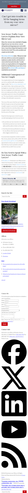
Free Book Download (8, 201)
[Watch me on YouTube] (22, 184)
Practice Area (5, 308)
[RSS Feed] (14, 467)
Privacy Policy (9, 321)
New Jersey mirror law (7, 56)
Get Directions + (20, 336)
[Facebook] (14, 364)
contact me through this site (10, 140)
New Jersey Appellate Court (18, 84)
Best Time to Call (6, 319)
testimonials (19, 172)
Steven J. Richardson (8, 178)
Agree (8, 321)
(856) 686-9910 (20, 334)
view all (3, 280)
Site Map (3, 489)
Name (3, 300)
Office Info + (12, 336)
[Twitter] (14, 390)
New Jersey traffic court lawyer (16, 68)
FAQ (2, 261)
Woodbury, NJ (6, 160)
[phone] (22, 10)
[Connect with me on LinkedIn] (16, 184)
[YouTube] (14, 441)
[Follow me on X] (10, 184)
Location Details (7, 253)
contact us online (20, 164)
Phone (3, 306)
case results (4, 174)
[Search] (25, 196)
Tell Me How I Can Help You (8, 312)
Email (3, 302)
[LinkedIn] (14, 415)
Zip (2, 304)
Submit (4, 324)
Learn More (14, 6)
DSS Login (8, 489)
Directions (5, 256)
